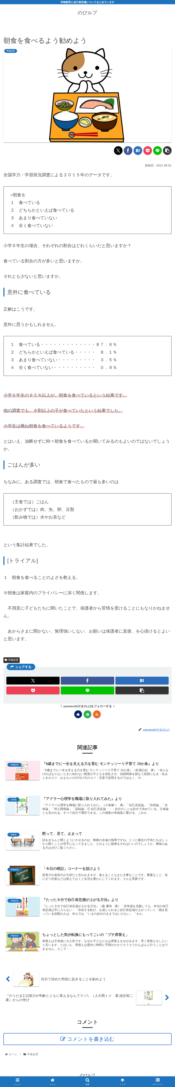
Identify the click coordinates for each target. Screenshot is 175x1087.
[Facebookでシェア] (128, 150)
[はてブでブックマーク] (138, 150)
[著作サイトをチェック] (78, 714)
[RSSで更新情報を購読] (97, 714)
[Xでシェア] (118, 150)
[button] (167, 150)
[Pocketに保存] (147, 150)
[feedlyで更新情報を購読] (87, 714)
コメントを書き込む (91, 1039)
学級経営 (13, 659)
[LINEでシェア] (157, 150)
